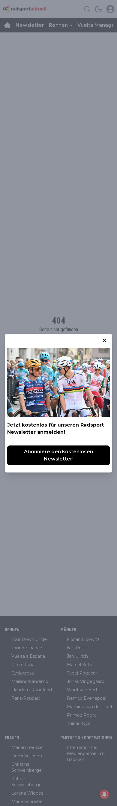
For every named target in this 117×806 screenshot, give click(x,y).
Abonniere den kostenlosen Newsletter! (58, 455)
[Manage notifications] (104, 794)
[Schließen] (104, 340)
